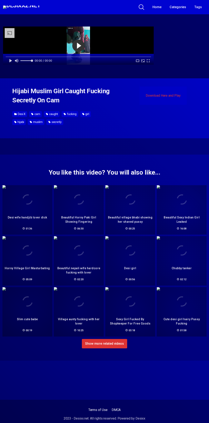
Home (156, 7)
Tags (198, 7)
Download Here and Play (163, 95)
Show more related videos (104, 343)
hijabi (20, 122)
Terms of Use (98, 410)
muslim (37, 122)
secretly (56, 122)
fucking (71, 114)
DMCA (116, 410)
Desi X (21, 114)
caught (53, 114)
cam (37, 114)
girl (87, 114)
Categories (178, 7)
